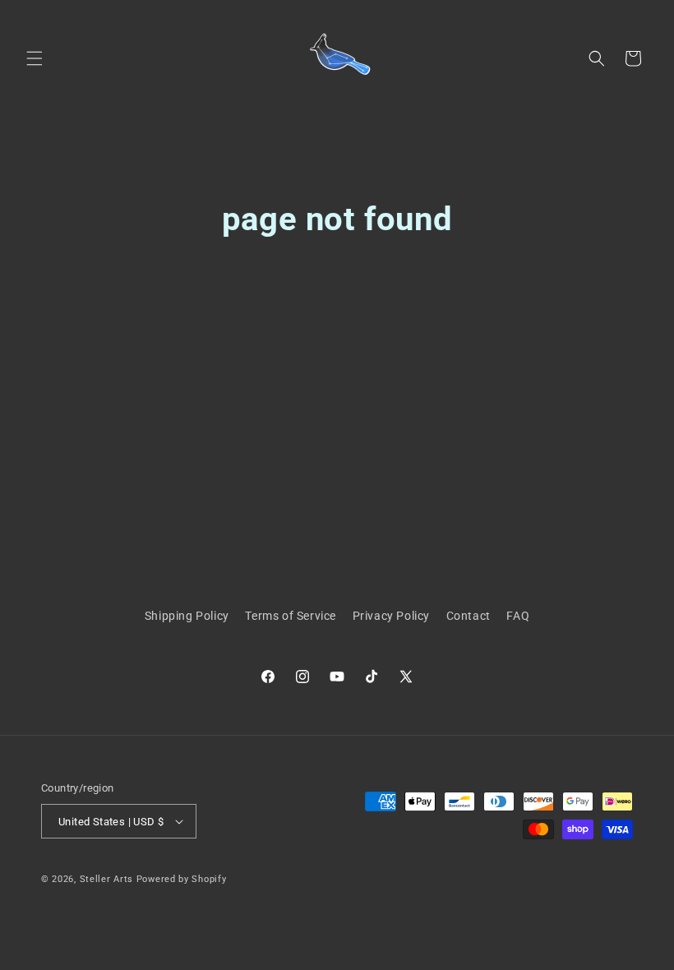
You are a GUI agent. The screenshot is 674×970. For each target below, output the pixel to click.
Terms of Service (290, 615)
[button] (34, 58)
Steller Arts (106, 879)
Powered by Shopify (181, 879)
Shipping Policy (187, 615)
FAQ (517, 615)
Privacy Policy (391, 615)
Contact (468, 615)
